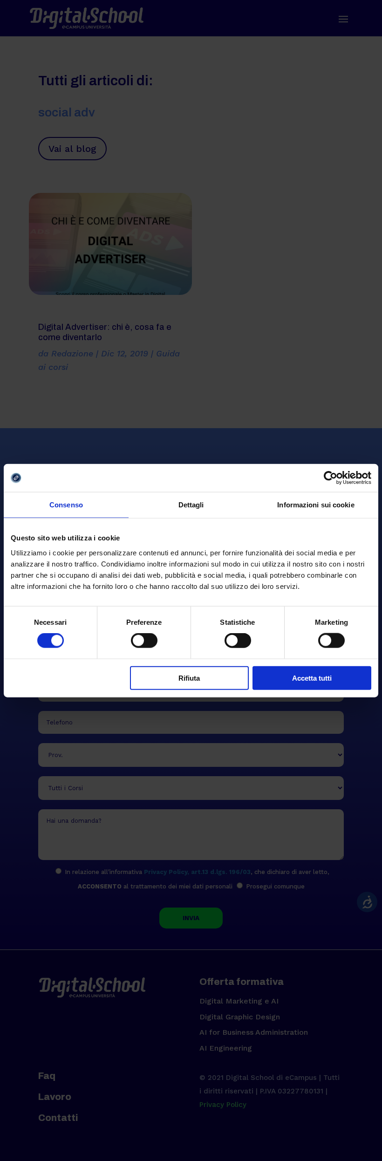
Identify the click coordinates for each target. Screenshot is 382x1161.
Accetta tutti (312, 678)
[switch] (144, 640)
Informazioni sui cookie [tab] (315, 505)
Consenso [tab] (66, 505)
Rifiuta (189, 678)
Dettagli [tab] (191, 505)
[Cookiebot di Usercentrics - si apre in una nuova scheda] (330, 478)
